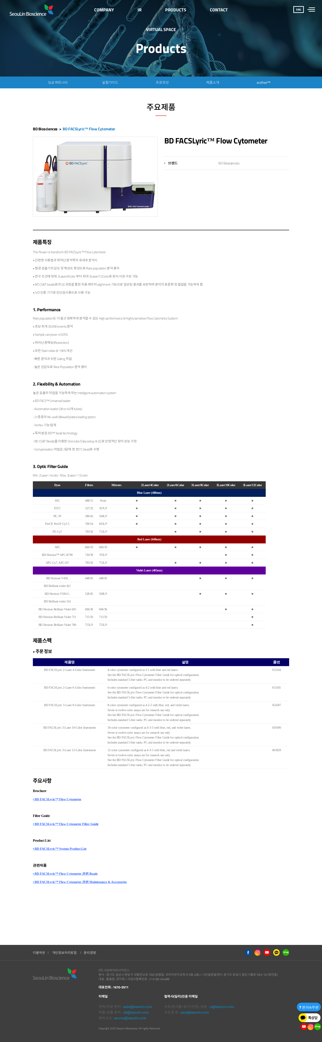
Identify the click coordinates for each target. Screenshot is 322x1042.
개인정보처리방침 (64, 952)
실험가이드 (110, 82)
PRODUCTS (175, 9)
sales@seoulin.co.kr (137, 1006)
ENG (298, 9)
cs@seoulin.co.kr (221, 1006)
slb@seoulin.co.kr (136, 1012)
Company (104, 9)
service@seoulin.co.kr (130, 1018)
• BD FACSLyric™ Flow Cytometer (57, 799)
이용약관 (39, 952)
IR (140, 9)
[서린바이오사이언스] (32, 10)
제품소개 (212, 82)
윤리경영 (90, 952)
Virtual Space (161, 29)
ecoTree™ (264, 82)
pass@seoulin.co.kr (195, 1012)
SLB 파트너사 (58, 82)
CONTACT (219, 9)
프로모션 (162, 82)
